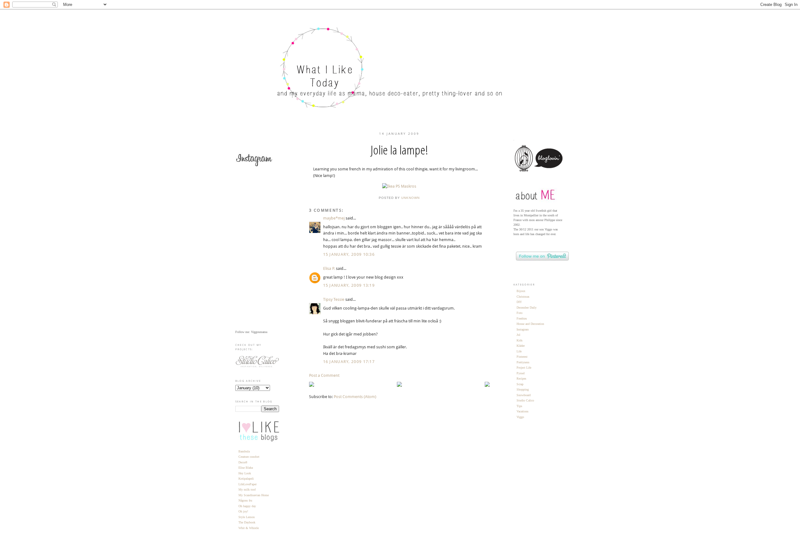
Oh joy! (243, 511)
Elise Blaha (245, 467)
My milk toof (247, 489)
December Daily (527, 307)
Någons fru (245, 500)
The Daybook (246, 522)
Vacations (522, 411)
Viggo (520, 417)
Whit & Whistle (248, 528)
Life (519, 351)
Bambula (244, 451)
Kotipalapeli (246, 478)
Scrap (520, 384)
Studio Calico (525, 400)
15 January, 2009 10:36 (349, 254)
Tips (519, 406)
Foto (519, 313)
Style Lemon (246, 517)
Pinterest (522, 356)
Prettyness (523, 362)
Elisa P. (329, 268)
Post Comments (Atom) (355, 396)
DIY (519, 302)
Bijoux (521, 291)
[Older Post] (487, 385)
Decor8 (242, 462)
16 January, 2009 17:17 (349, 361)
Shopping (523, 389)
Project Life (524, 367)
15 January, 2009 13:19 (349, 285)
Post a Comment (324, 375)
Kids (519, 340)
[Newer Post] (311, 385)
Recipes (521, 378)
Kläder (521, 345)
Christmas (523, 296)
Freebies (522, 318)
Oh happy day (247, 506)
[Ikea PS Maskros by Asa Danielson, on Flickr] (399, 186)
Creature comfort (248, 456)
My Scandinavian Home (253, 495)
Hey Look (244, 473)
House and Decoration (530, 323)
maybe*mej (334, 218)
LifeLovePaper (247, 484)
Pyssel (521, 373)
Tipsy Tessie (333, 299)
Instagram (523, 329)
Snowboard (524, 395)
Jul (518, 334)
